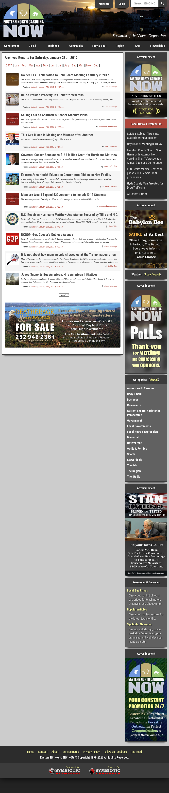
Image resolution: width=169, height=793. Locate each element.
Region (120, 45)
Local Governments (139, 426)
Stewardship (157, 45)
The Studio (133, 476)
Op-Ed (32, 45)
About (55, 751)
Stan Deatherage (110, 87)
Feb (24, 65)
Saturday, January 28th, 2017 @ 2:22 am (47, 247)
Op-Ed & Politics (137, 448)
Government (11, 45)
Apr (38, 65)
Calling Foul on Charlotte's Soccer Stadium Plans (54, 115)
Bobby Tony (112, 266)
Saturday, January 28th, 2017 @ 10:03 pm (47, 127)
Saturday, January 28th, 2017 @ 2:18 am (47, 267)
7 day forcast (152, 274)
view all (154, 379)
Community (76, 45)
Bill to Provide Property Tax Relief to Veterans (52, 95)
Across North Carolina (140, 388)
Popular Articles (137, 609)
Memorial (133, 437)
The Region (134, 471)
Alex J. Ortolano (111, 146)
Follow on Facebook (115, 751)
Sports (131, 454)
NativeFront (134, 443)
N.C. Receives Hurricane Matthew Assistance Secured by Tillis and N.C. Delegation (69, 216)
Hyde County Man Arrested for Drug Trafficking (145, 185)
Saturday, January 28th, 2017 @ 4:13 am (47, 147)
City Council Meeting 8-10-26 (144, 144)
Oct (81, 65)
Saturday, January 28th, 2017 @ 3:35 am (47, 187)
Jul (60, 65)
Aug (66, 65)
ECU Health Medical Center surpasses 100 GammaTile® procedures (146, 173)
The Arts (132, 465)
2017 (9, 65)
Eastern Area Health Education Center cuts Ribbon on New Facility (66, 175)
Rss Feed (136, 751)
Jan (17, 65)
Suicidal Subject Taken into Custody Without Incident (143, 135)
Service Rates (71, 751)
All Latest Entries (137, 194)
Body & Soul (99, 45)
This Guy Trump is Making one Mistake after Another (57, 135)
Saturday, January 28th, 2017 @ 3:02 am (47, 207)
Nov (88, 65)
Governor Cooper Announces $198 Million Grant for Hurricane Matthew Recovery (69, 157)
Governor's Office (110, 166)
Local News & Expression (142, 431)
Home (30, 751)
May (45, 65)
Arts (137, 45)
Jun (53, 65)
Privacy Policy (91, 751)
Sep (74, 65)
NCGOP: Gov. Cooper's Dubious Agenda (47, 235)
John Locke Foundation (108, 126)
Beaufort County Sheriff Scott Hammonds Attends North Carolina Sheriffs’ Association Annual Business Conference (145, 156)
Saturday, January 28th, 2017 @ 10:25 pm (47, 87)
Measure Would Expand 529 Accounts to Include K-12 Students (63, 195)
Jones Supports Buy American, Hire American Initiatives (59, 274)
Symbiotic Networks (139, 624)
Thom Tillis (112, 226)
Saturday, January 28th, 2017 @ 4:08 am (47, 167)
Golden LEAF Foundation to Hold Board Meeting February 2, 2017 (65, 75)
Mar (31, 65)
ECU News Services (109, 186)
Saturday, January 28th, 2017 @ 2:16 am (47, 287)
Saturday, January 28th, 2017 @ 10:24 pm (47, 107)
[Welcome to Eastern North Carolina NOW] (23, 20)
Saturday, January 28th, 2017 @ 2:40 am (47, 227)
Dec (96, 65)
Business (53, 45)
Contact (43, 751)
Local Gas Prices (137, 590)
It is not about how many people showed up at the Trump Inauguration (68, 255)
